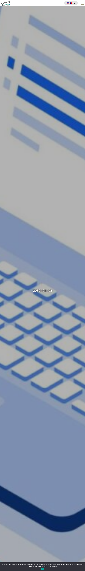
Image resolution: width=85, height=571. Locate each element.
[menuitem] (67, 3)
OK (42, 569)
